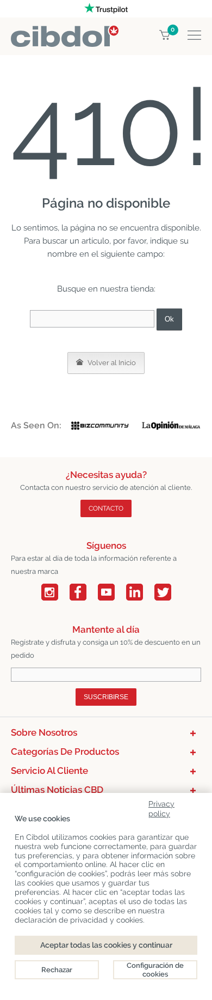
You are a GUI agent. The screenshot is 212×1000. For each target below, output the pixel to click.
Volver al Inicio (111, 363)
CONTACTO (106, 508)
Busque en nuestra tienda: (106, 289)
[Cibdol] (65, 32)
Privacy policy (161, 806)
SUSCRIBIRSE (106, 697)
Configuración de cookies (155, 969)
